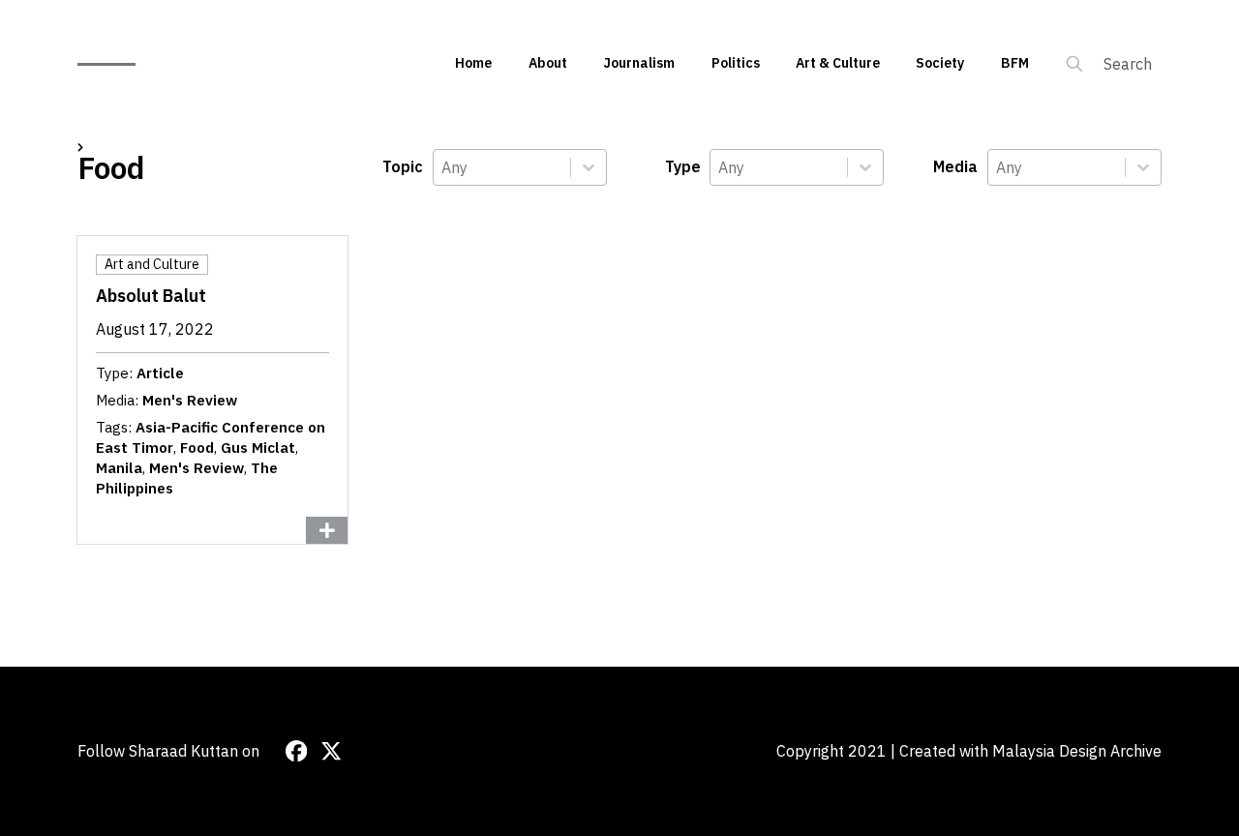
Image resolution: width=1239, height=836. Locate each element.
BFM (1015, 63)
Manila (119, 468)
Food (197, 447)
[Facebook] (296, 750)
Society (940, 63)
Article (160, 373)
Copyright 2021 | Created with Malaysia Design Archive (969, 751)
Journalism (639, 63)
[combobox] (502, 167)
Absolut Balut (151, 295)
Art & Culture (838, 63)
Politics (735, 63)
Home (473, 63)
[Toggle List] (588, 167)
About (548, 63)
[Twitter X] (331, 750)
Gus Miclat (258, 447)
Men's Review (189, 400)
